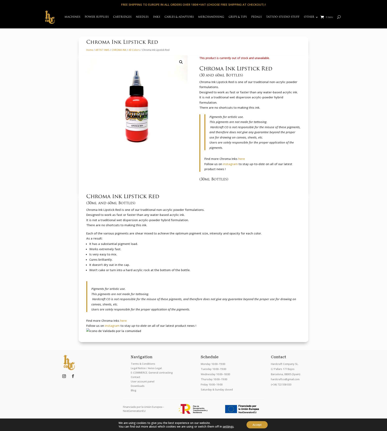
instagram (230, 164)
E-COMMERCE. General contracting (152, 372)
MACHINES (72, 17)
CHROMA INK (119, 50)
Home (89, 50)
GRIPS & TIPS (238, 17)
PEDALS (256, 17)
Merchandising (211, 17)
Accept (257, 425)
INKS (156, 17)
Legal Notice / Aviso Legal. (146, 368)
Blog (133, 390)
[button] (181, 62)
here (241, 159)
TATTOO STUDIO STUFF (283, 17)
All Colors (134, 50)
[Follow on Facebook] (73, 376)
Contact (135, 377)
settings (228, 426)
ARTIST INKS (102, 50)
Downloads (138, 386)
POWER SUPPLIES (97, 17)
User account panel (142, 381)
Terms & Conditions (143, 363)
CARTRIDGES (122, 17)
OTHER (309, 17)
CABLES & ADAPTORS (179, 17)
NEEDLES (142, 17)
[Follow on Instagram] (64, 376)
